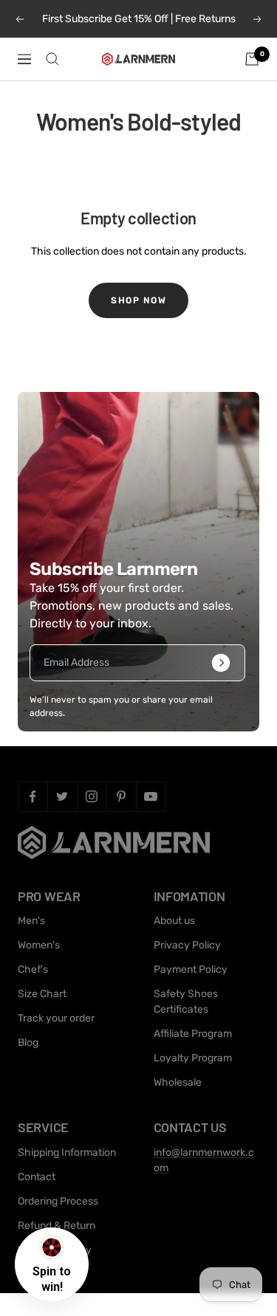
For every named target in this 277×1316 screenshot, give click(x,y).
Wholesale (178, 1082)
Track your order (56, 1018)
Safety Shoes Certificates (186, 1002)
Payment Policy (191, 969)
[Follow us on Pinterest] (121, 796)
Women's (39, 945)
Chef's (33, 969)
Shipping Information (67, 1152)
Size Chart (42, 994)
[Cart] (251, 59)
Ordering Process (58, 1201)
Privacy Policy (187, 945)
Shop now (138, 300)
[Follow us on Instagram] (91, 796)
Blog (28, 1042)
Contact (36, 1177)
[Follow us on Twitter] (62, 796)
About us (174, 920)
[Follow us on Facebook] (32, 796)
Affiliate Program (193, 1033)
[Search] (52, 59)
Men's (31, 920)
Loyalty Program (193, 1058)
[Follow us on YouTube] (150, 796)
